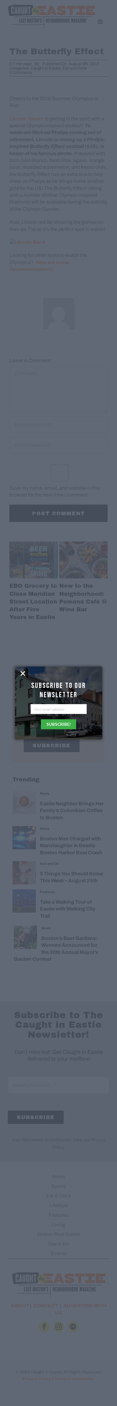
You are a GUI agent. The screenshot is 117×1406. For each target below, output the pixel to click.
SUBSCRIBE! (58, 724)
